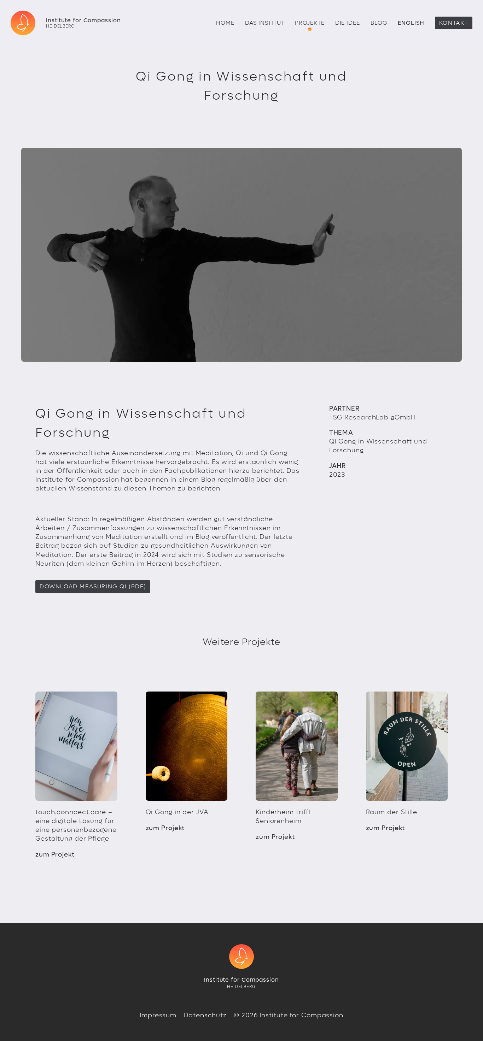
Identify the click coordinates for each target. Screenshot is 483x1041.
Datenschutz (205, 1015)
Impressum (158, 1015)
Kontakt (453, 23)
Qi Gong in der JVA (177, 812)
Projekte (309, 23)
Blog (379, 23)
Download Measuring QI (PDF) (93, 586)
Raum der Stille (392, 812)
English (411, 23)
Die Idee (347, 23)
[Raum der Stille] (407, 746)
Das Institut (265, 23)
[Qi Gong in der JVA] (187, 746)
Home (225, 23)
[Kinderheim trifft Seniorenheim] (297, 746)
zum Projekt (55, 855)
